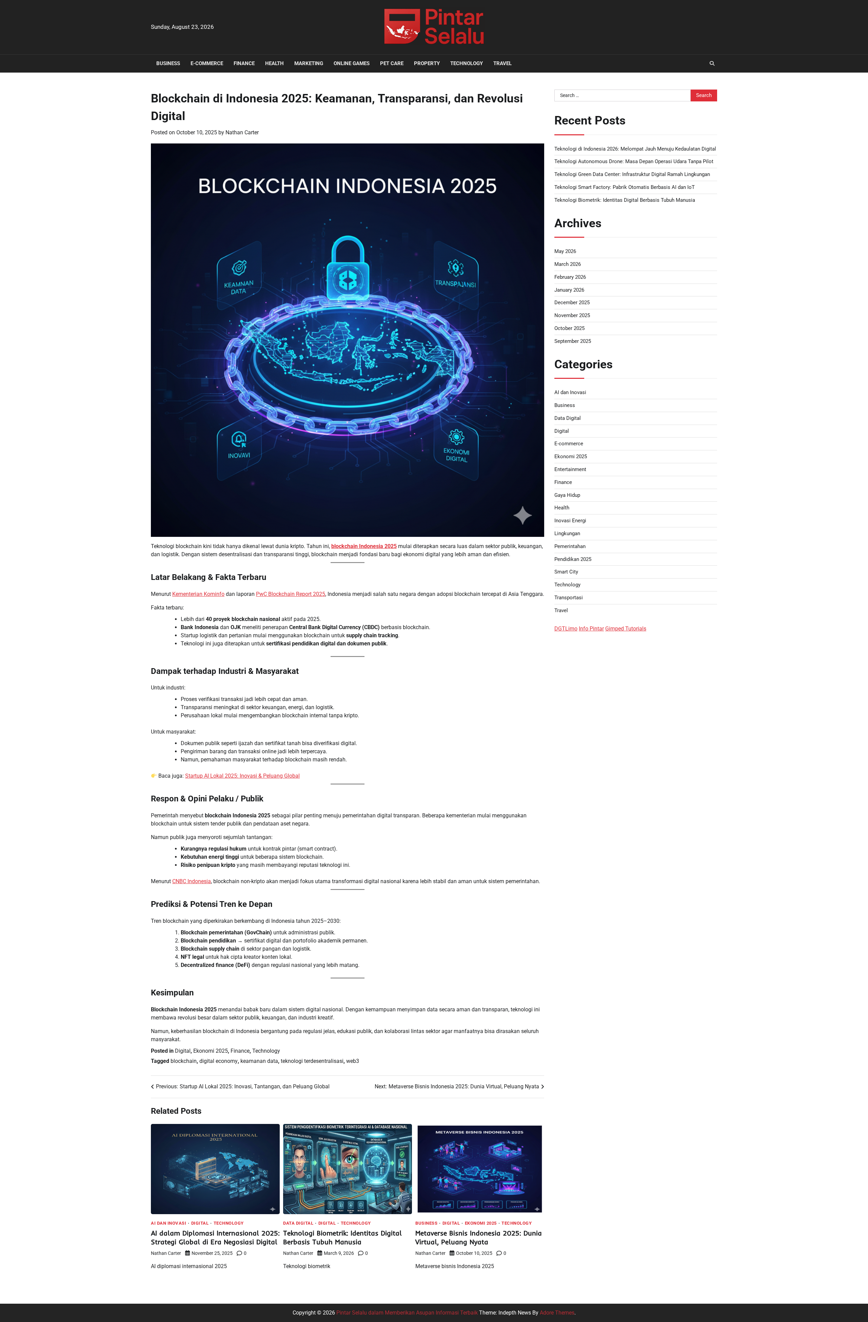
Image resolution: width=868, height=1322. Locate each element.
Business (168, 63)
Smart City (566, 572)
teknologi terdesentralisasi (312, 1061)
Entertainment (570, 469)
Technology (466, 63)
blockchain (184, 1061)
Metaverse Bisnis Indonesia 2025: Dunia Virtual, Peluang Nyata (478, 1237)
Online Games (352, 63)
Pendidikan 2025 (572, 559)
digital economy (218, 1061)
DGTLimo (565, 628)
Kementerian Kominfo (198, 594)
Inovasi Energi (570, 521)
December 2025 (572, 302)
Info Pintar (591, 628)
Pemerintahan (570, 546)
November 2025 (572, 315)
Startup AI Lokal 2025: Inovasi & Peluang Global (242, 776)
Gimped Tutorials (625, 628)
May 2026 (565, 251)
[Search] (712, 63)
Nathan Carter (242, 132)
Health (274, 63)
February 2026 (570, 277)
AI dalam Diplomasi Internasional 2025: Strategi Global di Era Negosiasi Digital (215, 1237)
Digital (183, 1051)
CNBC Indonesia (191, 881)
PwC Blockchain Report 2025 (290, 594)
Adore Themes (557, 1312)
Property (427, 63)
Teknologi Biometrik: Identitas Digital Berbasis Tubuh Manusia (342, 1237)
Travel (502, 63)
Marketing (308, 63)
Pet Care (391, 63)
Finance (244, 63)
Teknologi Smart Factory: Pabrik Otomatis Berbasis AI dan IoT (624, 187)
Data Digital (298, 1223)
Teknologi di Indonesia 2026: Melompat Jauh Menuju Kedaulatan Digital (635, 149)
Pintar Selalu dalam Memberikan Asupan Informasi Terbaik (407, 1312)
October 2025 (569, 328)
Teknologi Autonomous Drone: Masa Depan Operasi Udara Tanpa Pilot (633, 161)
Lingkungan (567, 533)
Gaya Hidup (567, 495)
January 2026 (569, 290)
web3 (352, 1061)
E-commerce (207, 63)
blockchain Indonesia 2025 (364, 546)
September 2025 (572, 341)
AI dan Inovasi (168, 1223)
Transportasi (568, 598)
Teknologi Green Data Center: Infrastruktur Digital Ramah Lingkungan (632, 174)
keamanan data (259, 1061)
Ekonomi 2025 (210, 1051)
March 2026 (567, 264)
